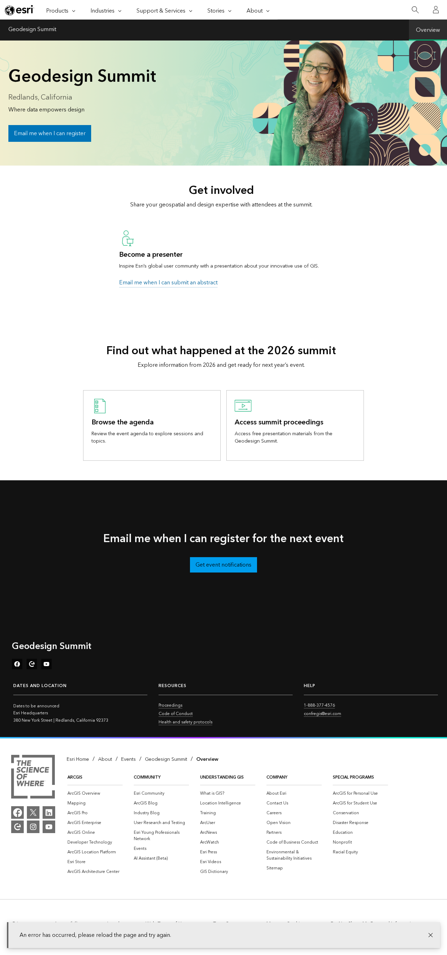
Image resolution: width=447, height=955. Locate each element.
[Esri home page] (19, 10)
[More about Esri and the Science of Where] (33, 778)
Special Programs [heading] (353, 777)
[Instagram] (33, 827)
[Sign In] (436, 9)
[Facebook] (17, 812)
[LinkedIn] (49, 812)
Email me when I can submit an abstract (168, 282)
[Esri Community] (17, 827)
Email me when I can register (50, 133)
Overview (428, 30)
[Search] (415, 10)
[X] (33, 812)
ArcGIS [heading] (74, 777)
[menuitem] (95, 794)
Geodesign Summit (32, 30)
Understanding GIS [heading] (222, 777)
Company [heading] (276, 777)
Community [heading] (147, 777)
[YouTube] (49, 827)
